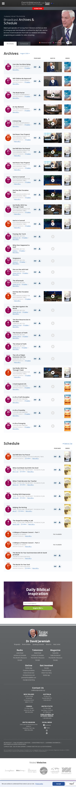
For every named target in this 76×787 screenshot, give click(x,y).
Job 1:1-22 (15, 471)
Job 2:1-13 (15, 485)
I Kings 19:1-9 (16, 284)
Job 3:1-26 (15, 498)
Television (37, 650)
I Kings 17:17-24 (17, 325)
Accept (58, 784)
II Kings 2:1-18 (16, 238)
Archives (10, 43)
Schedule (24, 43)
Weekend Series (45, 42)
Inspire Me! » (38, 608)
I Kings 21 (15, 262)
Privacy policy (39, 784)
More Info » (16, 70)
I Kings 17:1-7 (16, 347)
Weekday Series (59, 42)
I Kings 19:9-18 (17, 273)
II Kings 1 (15, 251)
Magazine (55, 650)
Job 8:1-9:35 (16, 524)
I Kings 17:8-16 (17, 336)
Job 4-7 (15, 511)
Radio (20, 650)
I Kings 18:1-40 (17, 312)
